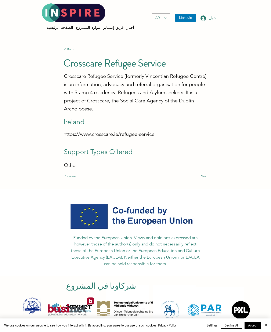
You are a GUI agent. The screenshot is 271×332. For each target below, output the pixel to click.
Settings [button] (212, 325)
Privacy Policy (167, 325)
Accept (252, 325)
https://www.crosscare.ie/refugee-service (109, 134)
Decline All (231, 325)
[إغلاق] (265, 325)
